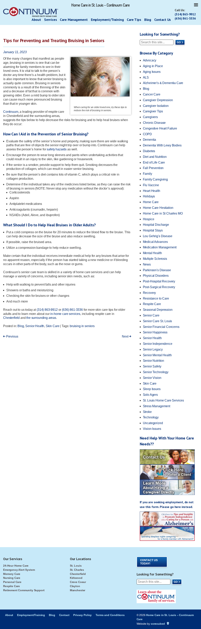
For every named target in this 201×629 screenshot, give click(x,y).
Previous (11, 336)
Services (50, 19)
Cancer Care (151, 94)
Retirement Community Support (24, 590)
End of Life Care (154, 162)
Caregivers (150, 117)
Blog (147, 19)
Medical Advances (155, 241)
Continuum (10, 111)
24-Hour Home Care (15, 565)
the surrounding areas (41, 317)
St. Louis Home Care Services (163, 400)
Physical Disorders (156, 275)
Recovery (149, 292)
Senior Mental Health (157, 355)
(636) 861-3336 (185, 18)
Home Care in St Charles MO (163, 213)
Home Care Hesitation (158, 207)
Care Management (74, 19)
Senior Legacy (153, 349)
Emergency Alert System (19, 569)
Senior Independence (157, 343)
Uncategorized (153, 423)
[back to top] (167, 623)
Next (125, 336)
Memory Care (11, 573)
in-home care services (65, 313)
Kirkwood (76, 577)
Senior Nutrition (153, 360)
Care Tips (134, 19)
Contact (64, 615)
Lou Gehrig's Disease (157, 236)
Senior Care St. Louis (157, 321)
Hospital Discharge (156, 224)
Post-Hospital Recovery (159, 281)
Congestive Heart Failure (160, 128)
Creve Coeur (78, 582)
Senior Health (34, 326)
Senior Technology (155, 372)
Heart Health (151, 190)
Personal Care (12, 582)
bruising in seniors (82, 326)
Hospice (148, 219)
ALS (146, 77)
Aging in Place (153, 66)
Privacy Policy (82, 615)
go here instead (181, 507)
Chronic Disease (154, 122)
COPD (147, 134)
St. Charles (77, 569)
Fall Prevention (153, 168)
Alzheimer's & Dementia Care (163, 83)
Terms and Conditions (110, 615)
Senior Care (151, 315)
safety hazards (57, 149)
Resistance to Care (156, 298)
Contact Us (162, 19)
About (36, 19)
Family (147, 173)
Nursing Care (11, 577)
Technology (151, 417)
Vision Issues (152, 428)
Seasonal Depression (158, 309)
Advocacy (149, 60)
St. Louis (76, 565)
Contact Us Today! (149, 562)
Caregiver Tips (153, 111)
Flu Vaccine (151, 185)
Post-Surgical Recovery (159, 287)
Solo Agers (150, 394)
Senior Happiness (155, 332)
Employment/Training (107, 19)
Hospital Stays (153, 230)
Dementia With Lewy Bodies (162, 145)
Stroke (147, 411)
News (147, 264)
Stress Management (156, 406)
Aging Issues (152, 71)
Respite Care (152, 304)
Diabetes (149, 151)
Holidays (149, 196)
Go (179, 42)
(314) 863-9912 (185, 14)
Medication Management (160, 247)
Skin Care (52, 326)
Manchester (77, 590)
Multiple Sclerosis (155, 258)
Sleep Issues (152, 389)
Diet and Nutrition (155, 156)
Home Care (151, 202)
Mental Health (152, 253)
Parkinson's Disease (157, 270)
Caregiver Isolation (156, 105)
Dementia (149, 139)
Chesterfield (11, 317)
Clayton (75, 586)
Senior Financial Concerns (161, 326)
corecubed (158, 623)
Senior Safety (152, 366)
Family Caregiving (155, 179)
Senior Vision (152, 377)
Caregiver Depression (158, 100)
